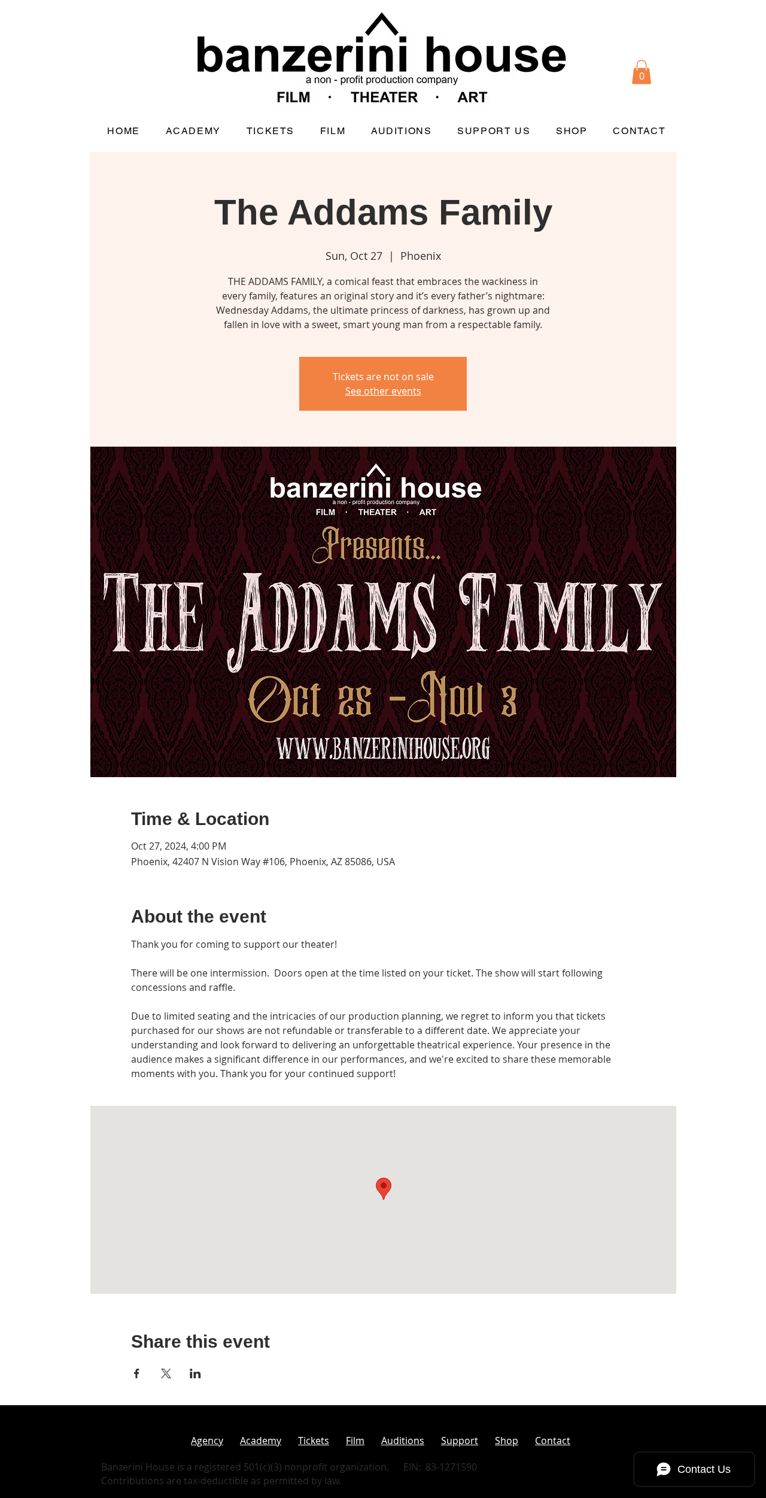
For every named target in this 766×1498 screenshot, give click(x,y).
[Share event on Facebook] (136, 1373)
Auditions (402, 1440)
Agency (207, 1440)
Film (355, 1440)
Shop (506, 1440)
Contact (552, 1440)
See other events (383, 391)
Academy (260, 1440)
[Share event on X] (166, 1373)
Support (459, 1440)
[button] (641, 72)
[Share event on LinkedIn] (195, 1373)
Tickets (313, 1440)
